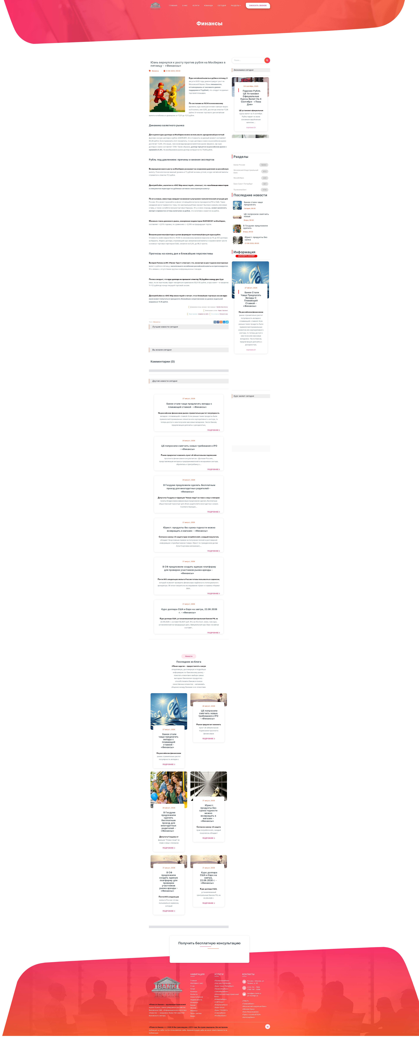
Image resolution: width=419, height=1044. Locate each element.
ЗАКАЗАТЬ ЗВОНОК (258, 5)
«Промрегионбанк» (221, 980)
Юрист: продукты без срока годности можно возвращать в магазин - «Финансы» (189, 529)
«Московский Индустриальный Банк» (226, 995)
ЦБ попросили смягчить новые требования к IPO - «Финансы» (189, 447)
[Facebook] (218, 322)
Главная (173, 5)
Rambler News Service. (222, 307)
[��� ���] (224, 322)
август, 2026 (189, 398)
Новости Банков (196, 997)
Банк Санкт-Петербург (250, 184)
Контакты (194, 994)
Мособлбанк (250, 178)
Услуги (195, 5)
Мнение (193, 1008)
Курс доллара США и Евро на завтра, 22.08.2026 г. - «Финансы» (189, 611)
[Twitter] (227, 322)
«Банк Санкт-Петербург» (224, 986)
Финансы (155, 71)
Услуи (192, 989)
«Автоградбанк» (248, 1017)
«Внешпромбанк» (221, 1005)
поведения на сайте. (203, 314)
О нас (185, 5)
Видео (192, 1016)
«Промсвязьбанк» (221, 989)
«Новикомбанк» (220, 999)
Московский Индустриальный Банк (250, 171)
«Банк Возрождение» (250, 1012)
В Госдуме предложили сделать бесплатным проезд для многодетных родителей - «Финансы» (189, 488)
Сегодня (222, 5)
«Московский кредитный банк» (254, 1006)
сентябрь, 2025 (251, 86)
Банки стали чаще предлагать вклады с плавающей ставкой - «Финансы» (189, 405)
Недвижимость (196, 1000)
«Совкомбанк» (220, 1013)
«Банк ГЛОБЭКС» (221, 1010)
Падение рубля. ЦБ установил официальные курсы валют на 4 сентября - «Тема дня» (250, 98)
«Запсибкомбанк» (221, 991)
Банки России (250, 165)
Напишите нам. (224, 314)
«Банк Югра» (219, 1007)
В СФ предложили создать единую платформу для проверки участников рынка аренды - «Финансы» (189, 570)
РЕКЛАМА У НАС (196, 983)
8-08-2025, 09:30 (173, 71)
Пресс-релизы (196, 1013)
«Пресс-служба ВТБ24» (251, 1014)
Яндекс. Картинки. (223, 310)
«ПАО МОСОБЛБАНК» (222, 983)
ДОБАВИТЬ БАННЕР (246, 256)
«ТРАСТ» (245, 1001)
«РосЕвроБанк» (220, 1016)
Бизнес (193, 1005)
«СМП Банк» (219, 1002)
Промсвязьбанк (250, 190)
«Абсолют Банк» (248, 1009)
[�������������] (221, 322)
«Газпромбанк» (248, 1004)
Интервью (194, 1002)
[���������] (215, 322)
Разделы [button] (235, 5)
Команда (208, 5)
